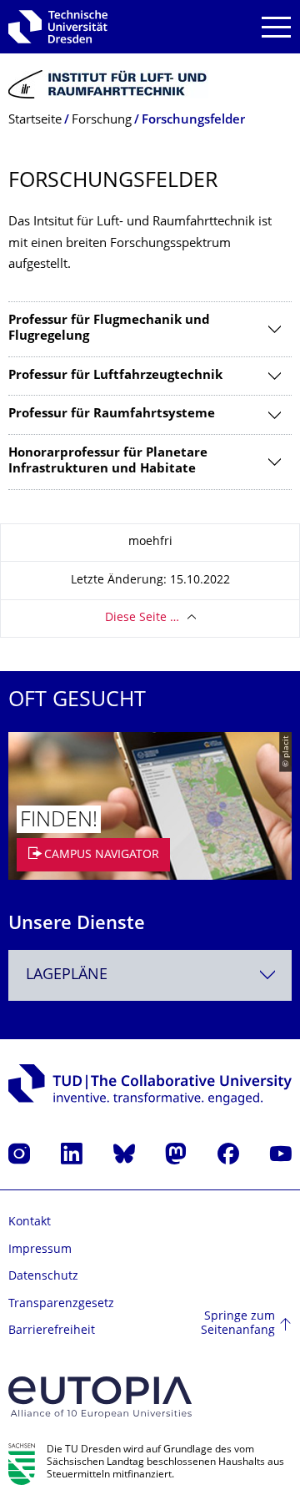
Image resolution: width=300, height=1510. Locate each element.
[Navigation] (276, 27)
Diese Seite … (142, 618)
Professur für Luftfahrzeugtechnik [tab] (115, 376)
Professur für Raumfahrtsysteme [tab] (111, 414)
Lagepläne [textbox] (67, 975)
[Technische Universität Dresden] (58, 27)
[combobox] (150, 975)
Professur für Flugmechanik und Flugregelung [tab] (109, 329)
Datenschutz (43, 1276)
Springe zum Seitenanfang (238, 1324)
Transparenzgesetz (61, 1304)
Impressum (40, 1250)
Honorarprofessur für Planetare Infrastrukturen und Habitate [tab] (108, 462)
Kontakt (29, 1222)
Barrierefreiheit (51, 1331)
